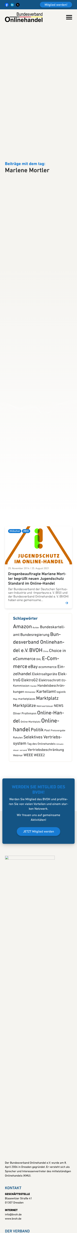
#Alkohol (14, 573)
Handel (33, 728)
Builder (36, 670)
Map (15, 741)
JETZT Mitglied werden (38, 874)
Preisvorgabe (58, 773)
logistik (61, 734)
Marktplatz (47, 741)
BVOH (35, 693)
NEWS (58, 748)
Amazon (22, 669)
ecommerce (47, 709)
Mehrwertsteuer (45, 748)
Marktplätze (24, 748)
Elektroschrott (50, 722)
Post (47, 772)
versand (23, 792)
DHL (38, 702)
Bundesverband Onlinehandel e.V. (38, 685)
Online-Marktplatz (30, 764)
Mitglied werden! (56, 5)
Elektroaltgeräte (44, 716)
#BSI (26, 573)
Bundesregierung (34, 677)
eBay (33, 709)
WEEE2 (39, 797)
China (45, 694)
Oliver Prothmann (24, 755)
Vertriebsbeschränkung (46, 792)
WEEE (28, 797)
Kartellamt (46, 734)
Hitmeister (30, 734)
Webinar (18, 798)
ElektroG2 (29, 722)
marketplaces (26, 741)
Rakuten (18, 780)
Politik (37, 772)
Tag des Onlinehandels (41, 786)
